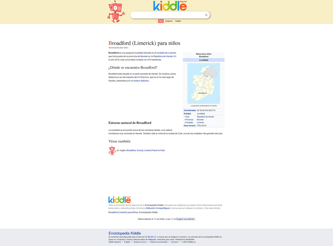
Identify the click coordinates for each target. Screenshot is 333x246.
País (187, 116)
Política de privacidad (158, 242)
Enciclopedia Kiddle (154, 205)
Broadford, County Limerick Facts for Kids (146, 150)
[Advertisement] (166, 31)
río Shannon (143, 77)
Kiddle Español (115, 242)
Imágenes (169, 21)
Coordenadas (190, 110)
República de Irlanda (205, 116)
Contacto (174, 242)
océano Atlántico (141, 80)
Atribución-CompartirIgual (157, 208)
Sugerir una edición (185, 218)
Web (160, 21)
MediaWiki (190, 239)
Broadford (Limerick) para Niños (123, 212)
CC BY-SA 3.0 (150, 236)
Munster (200, 119)
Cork (180, 133)
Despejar (201, 15)
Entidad (187, 113)
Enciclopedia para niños (118, 47)
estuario (130, 77)
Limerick (200, 122)
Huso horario (190, 125)
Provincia (189, 119)
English (178, 21)
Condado (189, 122)
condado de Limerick (166, 52)
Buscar (206, 15)
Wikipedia (152, 239)
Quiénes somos (140, 242)
